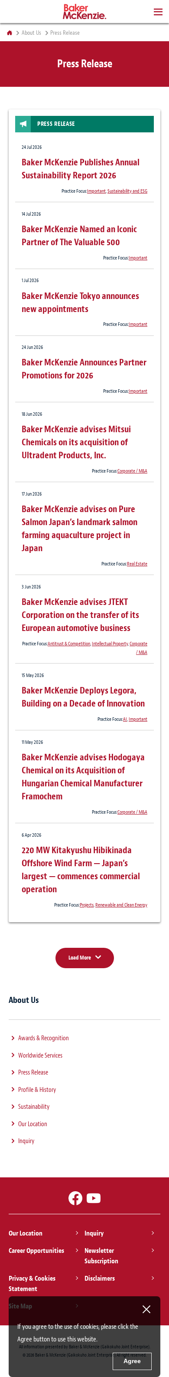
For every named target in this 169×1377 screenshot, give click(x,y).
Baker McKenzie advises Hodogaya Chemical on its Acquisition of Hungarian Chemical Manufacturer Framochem (83, 776)
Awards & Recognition (43, 1038)
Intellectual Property (110, 643)
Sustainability (33, 1107)
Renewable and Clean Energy (121, 904)
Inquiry (26, 1141)
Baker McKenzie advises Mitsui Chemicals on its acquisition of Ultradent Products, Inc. (76, 442)
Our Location (32, 1124)
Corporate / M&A (132, 470)
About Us (31, 33)
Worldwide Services (40, 1056)
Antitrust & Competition (69, 643)
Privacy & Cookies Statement (32, 1283)
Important (96, 190)
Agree (132, 1361)
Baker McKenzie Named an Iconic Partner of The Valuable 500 (79, 235)
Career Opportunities (36, 1250)
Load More (79, 957)
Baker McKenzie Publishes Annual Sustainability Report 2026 (81, 168)
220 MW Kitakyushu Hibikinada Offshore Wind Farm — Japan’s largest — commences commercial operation (81, 869)
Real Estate (137, 563)
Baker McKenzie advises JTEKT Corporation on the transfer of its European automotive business (80, 615)
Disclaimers (99, 1278)
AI (125, 719)
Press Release (33, 1072)
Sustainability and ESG (127, 190)
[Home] (9, 33)
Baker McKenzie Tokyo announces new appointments (80, 302)
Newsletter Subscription (101, 1255)
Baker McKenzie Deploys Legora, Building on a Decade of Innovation (83, 697)
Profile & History (37, 1090)
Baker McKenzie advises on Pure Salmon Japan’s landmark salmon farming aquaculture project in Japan (79, 528)
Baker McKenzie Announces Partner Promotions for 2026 (84, 368)
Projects (87, 904)
